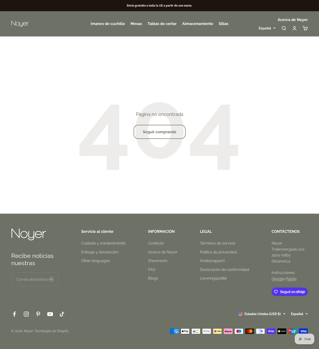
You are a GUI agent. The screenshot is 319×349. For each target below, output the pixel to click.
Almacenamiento (197, 24)
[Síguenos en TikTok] (62, 314)
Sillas (223, 24)
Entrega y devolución (99, 252)
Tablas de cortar (162, 24)
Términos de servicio (217, 243)
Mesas (136, 24)
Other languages (95, 261)
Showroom (157, 261)
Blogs (153, 278)
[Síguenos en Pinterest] (38, 314)
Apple (291, 279)
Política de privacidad (218, 252)
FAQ (151, 269)
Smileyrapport (212, 261)
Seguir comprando (159, 132)
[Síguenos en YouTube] (50, 314)
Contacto (156, 243)
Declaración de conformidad (224, 269)
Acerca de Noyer (293, 20)
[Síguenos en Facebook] (14, 314)
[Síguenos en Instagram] (26, 314)
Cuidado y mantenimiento (103, 243)
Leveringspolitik (213, 278)
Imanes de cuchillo (108, 24)
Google (278, 279)
